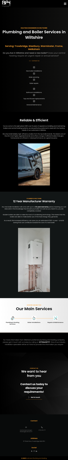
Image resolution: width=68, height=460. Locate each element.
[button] (34, 61)
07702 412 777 (42, 430)
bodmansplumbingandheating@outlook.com (26, 430)
